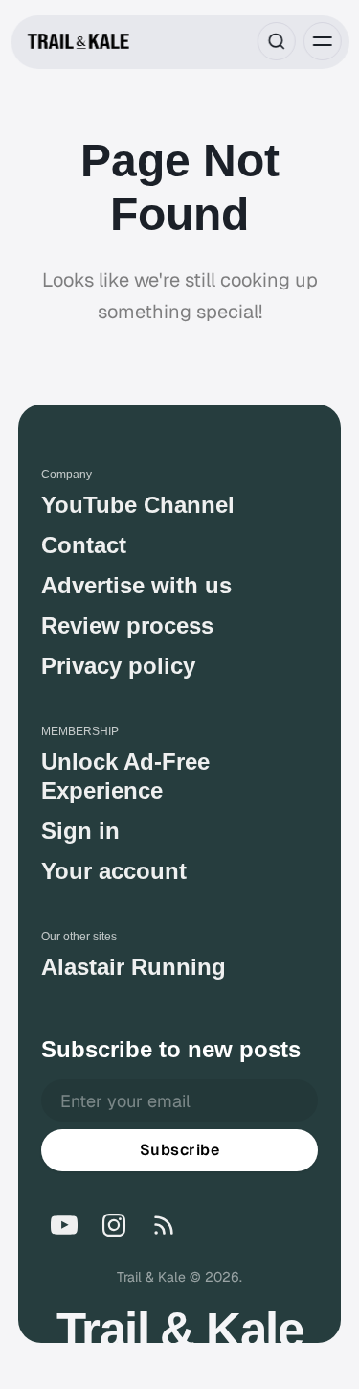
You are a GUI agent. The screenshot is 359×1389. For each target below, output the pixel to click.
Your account (114, 871)
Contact (83, 545)
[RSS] (164, 1225)
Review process (127, 625)
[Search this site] (276, 41)
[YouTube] (64, 1225)
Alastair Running (133, 967)
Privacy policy (118, 666)
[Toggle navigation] (322, 41)
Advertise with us (136, 585)
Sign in (80, 831)
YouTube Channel (138, 505)
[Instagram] (114, 1225)
